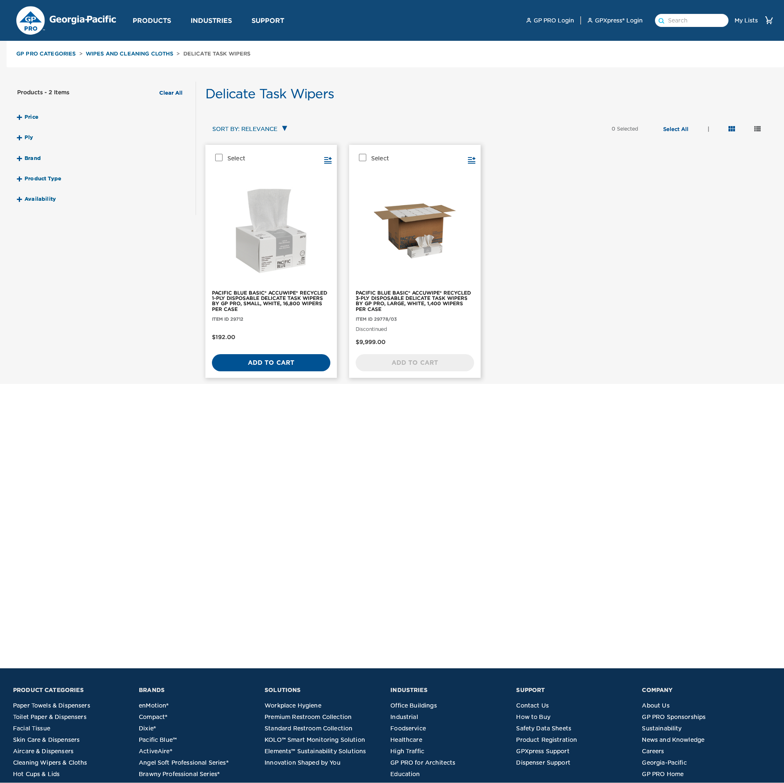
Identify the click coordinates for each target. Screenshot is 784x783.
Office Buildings (413, 705)
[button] (174, 20)
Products (152, 20)
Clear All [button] (171, 93)
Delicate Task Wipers (217, 53)
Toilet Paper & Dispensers (50, 717)
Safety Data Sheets (543, 728)
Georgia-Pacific (664, 762)
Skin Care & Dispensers (46, 739)
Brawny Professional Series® (179, 774)
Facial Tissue (31, 728)
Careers (653, 751)
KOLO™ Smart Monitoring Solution (315, 739)
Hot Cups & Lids (36, 774)
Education (405, 774)
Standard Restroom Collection (308, 728)
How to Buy (533, 717)
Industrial (404, 717)
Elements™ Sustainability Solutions (315, 751)
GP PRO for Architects (422, 762)
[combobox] (248, 129)
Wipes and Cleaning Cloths (130, 53)
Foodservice (408, 728)
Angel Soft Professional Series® (184, 762)
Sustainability (662, 728)
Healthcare (406, 739)
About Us (655, 705)
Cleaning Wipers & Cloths (50, 762)
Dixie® (147, 728)
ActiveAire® (155, 751)
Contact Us (532, 705)
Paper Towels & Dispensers (51, 705)
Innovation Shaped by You (303, 762)
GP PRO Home (663, 774)
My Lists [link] (746, 20)
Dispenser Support (543, 762)
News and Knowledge (673, 739)
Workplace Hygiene (293, 705)
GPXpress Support (542, 751)
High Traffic (407, 751)
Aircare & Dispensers (43, 751)
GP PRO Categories (46, 53)
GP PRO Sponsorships (674, 717)
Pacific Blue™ (158, 739)
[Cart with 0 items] (769, 20)
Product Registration (546, 739)
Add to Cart (271, 362)
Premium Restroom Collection (308, 717)
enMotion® (154, 705)
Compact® (153, 717)
